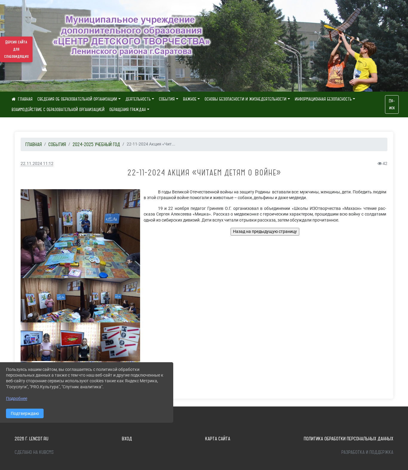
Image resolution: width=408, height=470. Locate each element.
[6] (120, 341)
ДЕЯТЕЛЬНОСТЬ (138, 99)
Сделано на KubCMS (34, 452)
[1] (80, 341)
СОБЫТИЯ (167, 99)
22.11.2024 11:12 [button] (37, 163)
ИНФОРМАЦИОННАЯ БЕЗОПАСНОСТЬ (323, 99)
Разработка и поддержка (367, 452)
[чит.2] (50, 300)
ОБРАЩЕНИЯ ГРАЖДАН (127, 109)
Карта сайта (217, 439)
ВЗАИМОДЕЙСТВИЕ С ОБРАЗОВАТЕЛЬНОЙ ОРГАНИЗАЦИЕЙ (58, 109)
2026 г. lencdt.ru (31, 439)
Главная (33, 144)
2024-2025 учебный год (96, 144)
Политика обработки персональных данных (348, 439)
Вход (127, 439)
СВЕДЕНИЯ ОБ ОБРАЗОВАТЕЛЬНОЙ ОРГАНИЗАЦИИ (77, 99)
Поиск (392, 104)
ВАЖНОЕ (190, 99)
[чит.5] (110, 300)
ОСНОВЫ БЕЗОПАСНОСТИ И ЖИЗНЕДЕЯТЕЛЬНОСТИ (245, 99)
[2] (40, 341)
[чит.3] (80, 233)
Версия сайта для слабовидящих (16, 49)
